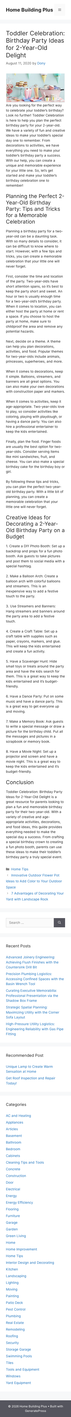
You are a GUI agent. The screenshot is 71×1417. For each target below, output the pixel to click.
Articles (12, 1129)
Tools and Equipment (22, 1369)
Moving (11, 1289)
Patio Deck (14, 1303)
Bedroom (13, 1149)
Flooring (12, 1209)
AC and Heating (18, 1116)
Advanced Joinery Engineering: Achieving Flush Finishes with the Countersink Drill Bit (32, 962)
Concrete (13, 1169)
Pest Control (15, 1309)
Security (12, 1343)
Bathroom (13, 1142)
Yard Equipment (18, 1383)
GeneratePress (35, 1411)
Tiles (9, 1363)
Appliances (14, 1122)
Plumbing (13, 1316)
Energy (11, 1196)
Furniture (13, 1216)
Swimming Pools (19, 1356)
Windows (13, 1376)
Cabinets (13, 1156)
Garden (12, 1229)
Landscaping (16, 1276)
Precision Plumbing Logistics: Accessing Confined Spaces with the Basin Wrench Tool (35, 979)
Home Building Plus (29, 10)
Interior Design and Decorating (30, 1263)
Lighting (12, 1283)
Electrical (13, 1189)
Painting (12, 1296)
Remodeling (15, 1329)
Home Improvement (21, 1249)
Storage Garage (18, 1349)
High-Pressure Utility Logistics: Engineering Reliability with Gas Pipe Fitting (35, 1029)
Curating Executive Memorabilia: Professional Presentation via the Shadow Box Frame (32, 996)
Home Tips (19, 869)
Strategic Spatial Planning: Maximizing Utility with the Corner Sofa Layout (32, 1012)
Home (10, 1243)
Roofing (12, 1336)
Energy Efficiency (19, 1202)
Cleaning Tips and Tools (25, 1162)
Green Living (16, 1236)
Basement (14, 1136)
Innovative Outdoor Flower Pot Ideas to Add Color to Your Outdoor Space (34, 881)
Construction (16, 1176)
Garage (12, 1223)
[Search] (59, 923)
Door (9, 1182)
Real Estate (15, 1323)
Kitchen (12, 1269)
